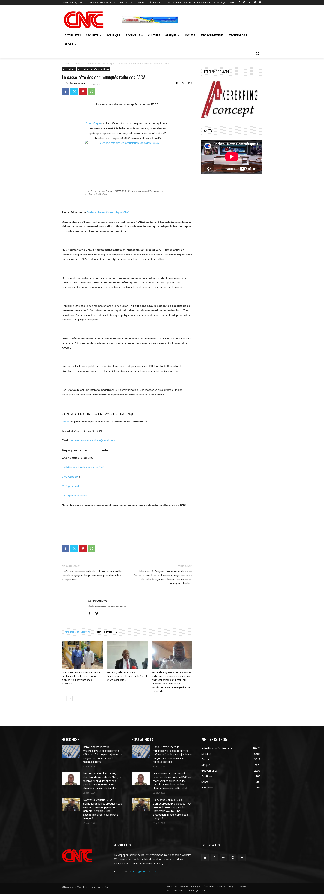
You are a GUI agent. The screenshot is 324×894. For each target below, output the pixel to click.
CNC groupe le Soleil (74, 495)
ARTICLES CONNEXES (77, 632)
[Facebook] (239, 3)
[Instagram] (244, 3)
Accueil (65, 63)
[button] (257, 53)
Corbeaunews (77, 83)
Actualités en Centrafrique (100, 63)
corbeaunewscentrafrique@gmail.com (92, 440)
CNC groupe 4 (70, 486)
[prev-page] (64, 698)
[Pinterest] (83, 91)
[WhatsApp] (91, 91)
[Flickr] (223, 857)
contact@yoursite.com (142, 871)
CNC (126, 212)
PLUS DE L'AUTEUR (106, 632)
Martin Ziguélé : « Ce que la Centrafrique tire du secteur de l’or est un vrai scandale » (127, 676)
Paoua (66, 421)
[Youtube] (260, 3)
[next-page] (70, 698)
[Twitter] (250, 3)
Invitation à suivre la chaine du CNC (83, 467)
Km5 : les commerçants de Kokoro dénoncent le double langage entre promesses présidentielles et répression (92, 575)
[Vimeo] (255, 3)
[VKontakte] (242, 857)
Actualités (78, 63)
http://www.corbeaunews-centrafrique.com (107, 606)
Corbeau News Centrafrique (104, 212)
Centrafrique (93, 123)
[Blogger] (205, 857)
